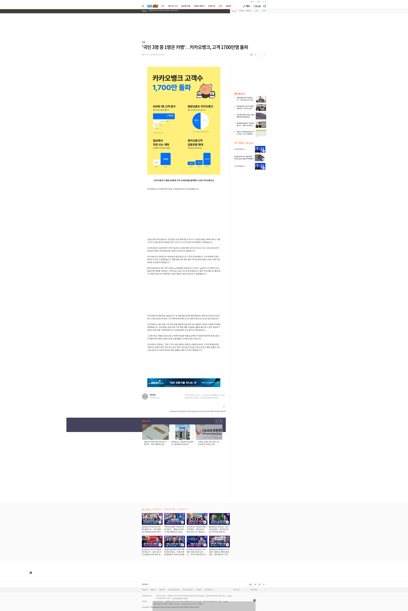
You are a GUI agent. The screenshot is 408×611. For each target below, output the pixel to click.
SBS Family (236, 590)
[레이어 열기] (143, 6)
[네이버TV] (264, 584)
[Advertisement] (16, 587)
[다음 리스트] (220, 421)
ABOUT (153, 590)
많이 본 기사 (173, 6)
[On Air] (257, 6)
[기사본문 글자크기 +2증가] (264, 55)
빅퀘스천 (211, 6)
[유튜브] (250, 584)
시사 (220, 6)
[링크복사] (255, 55)
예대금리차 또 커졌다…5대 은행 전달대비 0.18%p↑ (202, 398)
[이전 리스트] (217, 421)
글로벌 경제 (185, 6)
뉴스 (163, 6)
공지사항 (145, 584)
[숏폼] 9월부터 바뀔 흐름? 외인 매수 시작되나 (162, 11)
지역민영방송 (253, 590)
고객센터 (198, 590)
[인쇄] (251, 55)
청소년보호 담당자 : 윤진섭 (180, 598)
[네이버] (255, 584)
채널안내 (145, 590)
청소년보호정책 (188, 590)
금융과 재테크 (199, 6)
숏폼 (226, 5)
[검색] (264, 6)
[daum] (259, 584)
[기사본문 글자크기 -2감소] (261, 55)
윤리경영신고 (209, 590)
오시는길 (201, 596)
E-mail (229, 596)
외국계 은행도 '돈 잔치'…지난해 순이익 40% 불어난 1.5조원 (205, 395)
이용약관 (162, 590)
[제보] (246, 6)
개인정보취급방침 (173, 590)
